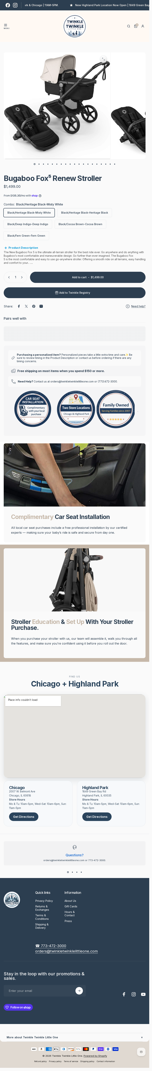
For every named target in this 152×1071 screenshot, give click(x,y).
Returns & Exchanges (42, 908)
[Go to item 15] (101, 164)
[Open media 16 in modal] (103, 59)
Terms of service (71, 1061)
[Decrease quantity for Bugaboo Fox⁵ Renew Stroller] (8, 277)
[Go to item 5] (57, 164)
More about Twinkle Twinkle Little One (75, 1037)
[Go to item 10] (79, 164)
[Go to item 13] (92, 164)
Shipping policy (87, 1061)
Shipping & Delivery (42, 926)
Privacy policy (55, 1061)
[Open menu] (5, 25)
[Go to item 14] (97, 164)
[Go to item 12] (88, 164)
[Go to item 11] (83, 164)
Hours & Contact (70, 913)
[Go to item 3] (48, 164)
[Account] (143, 26)
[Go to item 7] (66, 164)
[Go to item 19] (115, 164)
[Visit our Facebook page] (8, 5)
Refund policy (40, 1061)
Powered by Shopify (95, 1055)
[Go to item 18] (110, 164)
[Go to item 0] (34, 164)
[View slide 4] (81, 872)
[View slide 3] (77, 872)
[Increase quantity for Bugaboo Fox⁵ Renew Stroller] (22, 277)
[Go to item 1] (39, 164)
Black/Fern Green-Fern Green (26, 235)
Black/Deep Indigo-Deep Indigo (27, 224)
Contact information (106, 1061)
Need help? (138, 306)
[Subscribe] (79, 990)
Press (68, 921)
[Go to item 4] (52, 164)
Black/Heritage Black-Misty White (29, 212)
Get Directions (23, 817)
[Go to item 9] (74, 164)
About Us (70, 901)
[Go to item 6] (61, 164)
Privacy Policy (44, 901)
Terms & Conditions (42, 917)
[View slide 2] (72, 872)
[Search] (128, 26)
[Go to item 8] (70, 164)
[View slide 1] (68, 872)
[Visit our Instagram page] (15, 5)
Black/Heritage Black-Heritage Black (84, 212)
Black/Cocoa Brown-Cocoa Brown (80, 224)
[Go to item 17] (106, 164)
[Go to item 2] (43, 164)
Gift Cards (71, 906)
